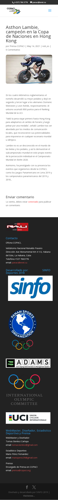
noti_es (45, 46)
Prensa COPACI (17, 46)
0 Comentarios (13, 49)
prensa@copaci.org (21, 470)
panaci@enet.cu (19, 262)
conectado (33, 201)
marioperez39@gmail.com (24, 457)
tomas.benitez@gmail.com (25, 444)
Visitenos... (29, 495)
